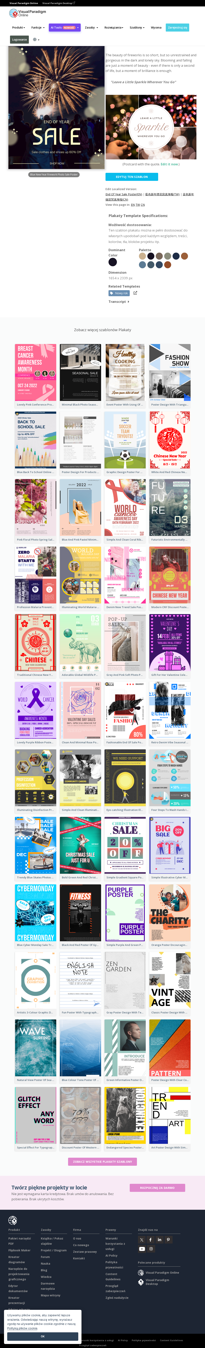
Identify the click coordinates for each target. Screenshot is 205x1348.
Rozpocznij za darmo (157, 1188)
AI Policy (112, 1255)
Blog (44, 1270)
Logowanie (19, 39)
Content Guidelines (171, 1340)
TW (138, 205)
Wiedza (46, 1277)
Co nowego (81, 1245)
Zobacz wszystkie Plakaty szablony (102, 1162)
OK (43, 1336)
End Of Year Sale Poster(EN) (124, 194)
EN (133, 205)
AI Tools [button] (62, 27)
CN (143, 205)
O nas (77, 1238)
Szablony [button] (136, 27)
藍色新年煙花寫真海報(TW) (162, 194)
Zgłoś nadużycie (117, 1298)
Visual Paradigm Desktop (57, 3)
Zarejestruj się (177, 27)
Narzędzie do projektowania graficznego (18, 1274)
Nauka (45, 1263)
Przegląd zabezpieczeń (92, 1345)
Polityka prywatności (144, 1340)
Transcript (117, 301)
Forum (45, 1257)
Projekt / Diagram (54, 1250)
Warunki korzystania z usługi (115, 1243)
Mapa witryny (50, 1295)
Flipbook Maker (19, 1250)
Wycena (156, 27)
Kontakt (79, 1258)
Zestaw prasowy (85, 1252)
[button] (38, 28)
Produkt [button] (17, 27)
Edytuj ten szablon (132, 177)
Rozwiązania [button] (113, 27)
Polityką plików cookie (22, 1328)
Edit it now (169, 164)
